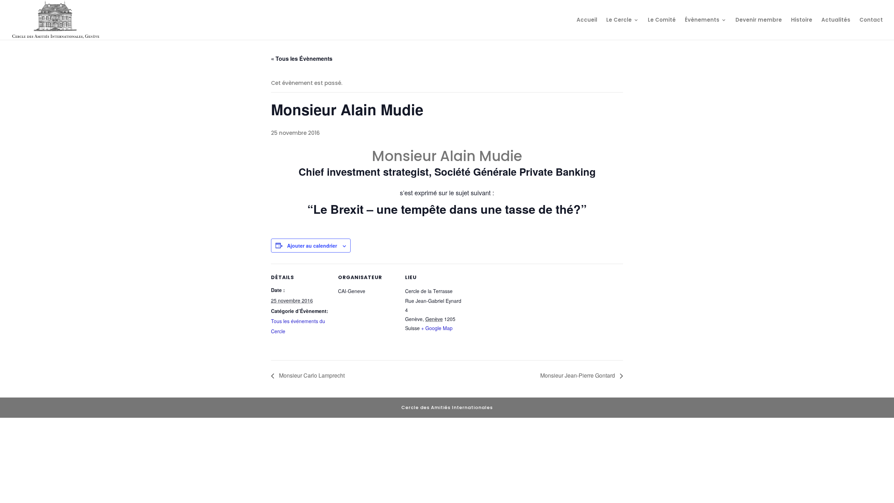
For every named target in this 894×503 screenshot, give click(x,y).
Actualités (835, 20)
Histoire (801, 20)
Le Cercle (619, 20)
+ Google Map (437, 328)
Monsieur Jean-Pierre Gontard (578, 375)
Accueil (587, 20)
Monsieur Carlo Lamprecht (311, 375)
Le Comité (662, 20)
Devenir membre (758, 20)
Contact (871, 20)
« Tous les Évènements (301, 58)
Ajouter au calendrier (312, 245)
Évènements (702, 20)
